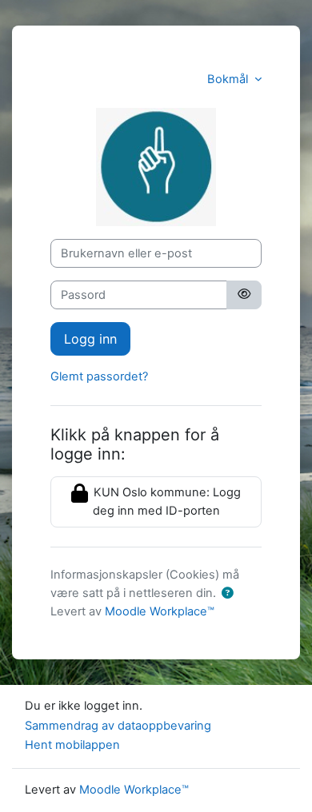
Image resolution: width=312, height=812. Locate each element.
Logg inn (90, 339)
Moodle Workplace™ (159, 611)
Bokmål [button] (229, 79)
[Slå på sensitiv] (244, 295)
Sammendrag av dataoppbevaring (118, 725)
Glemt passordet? (99, 376)
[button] (227, 593)
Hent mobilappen (72, 745)
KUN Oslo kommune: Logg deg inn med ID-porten (165, 501)
